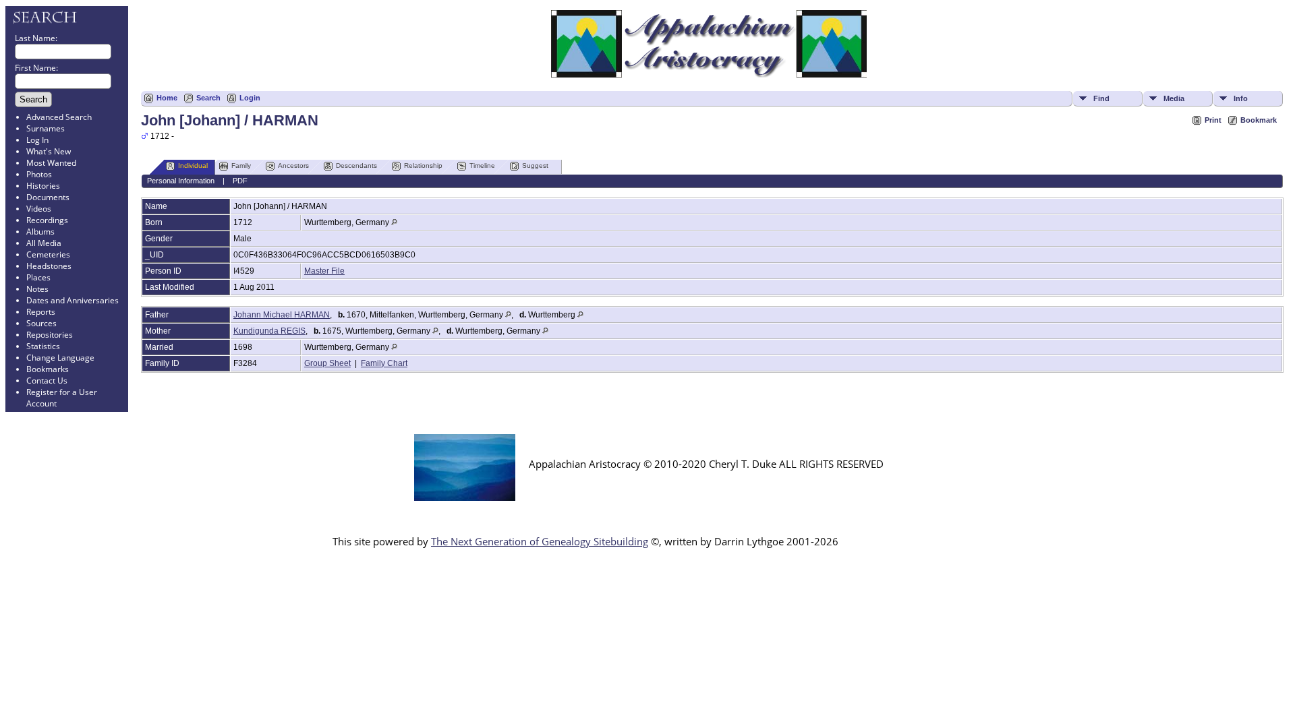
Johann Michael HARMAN (281, 315)
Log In (37, 140)
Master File (324, 271)
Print (1213, 120)
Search (208, 98)
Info (1241, 98)
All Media (43, 243)
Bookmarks (47, 369)
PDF (240, 181)
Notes (37, 289)
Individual (193, 165)
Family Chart (384, 363)
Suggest (535, 165)
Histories (43, 185)
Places (38, 277)
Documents (47, 197)
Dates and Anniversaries (72, 300)
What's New (48, 151)
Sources (41, 323)
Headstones (48, 266)
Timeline (482, 165)
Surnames (45, 128)
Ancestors (293, 165)
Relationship (423, 165)
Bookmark (1258, 120)
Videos (38, 208)
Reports (40, 311)
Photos (39, 174)
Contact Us (46, 380)
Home (166, 98)
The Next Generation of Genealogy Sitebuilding (539, 541)
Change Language (60, 357)
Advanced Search (59, 117)
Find (1101, 98)
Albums (40, 231)
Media (1173, 98)
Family (241, 165)
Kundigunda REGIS (269, 331)
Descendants (356, 165)
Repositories (49, 334)
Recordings (47, 220)
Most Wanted (51, 163)
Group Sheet (327, 363)
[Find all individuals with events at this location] (394, 222)
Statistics (43, 346)
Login (249, 98)
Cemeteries (48, 254)
